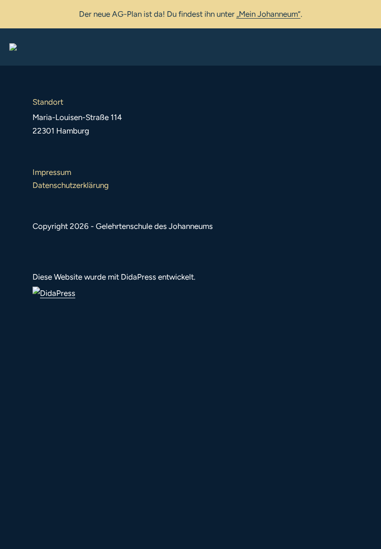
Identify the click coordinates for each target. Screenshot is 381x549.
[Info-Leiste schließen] (367, 12)
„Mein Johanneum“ (268, 14)
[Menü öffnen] (364, 47)
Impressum (52, 172)
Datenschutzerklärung (71, 185)
